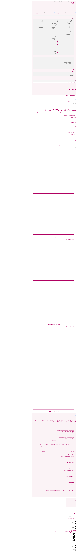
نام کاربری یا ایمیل (73, 513)
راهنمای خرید (72, 451)
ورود (69, 516)
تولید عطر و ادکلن (43, 446)
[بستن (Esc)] (73, 549)
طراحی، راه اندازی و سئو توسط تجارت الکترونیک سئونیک (53, 490)
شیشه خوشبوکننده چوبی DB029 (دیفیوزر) (40, 112)
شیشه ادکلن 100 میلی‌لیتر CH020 (54, 324)
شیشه (73, 112)
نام (75, 142)
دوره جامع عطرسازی (42, 447)
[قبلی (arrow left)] (75, 550)
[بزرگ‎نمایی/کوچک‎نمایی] (75, 549)
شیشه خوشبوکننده (53, 112)
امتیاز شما (74, 134)
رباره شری (43, 451)
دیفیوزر (58, 112)
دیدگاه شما (74, 140)
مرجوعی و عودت (72, 447)
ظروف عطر (64, 112)
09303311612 (72, 3)
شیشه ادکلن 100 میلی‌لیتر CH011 (53, 411)
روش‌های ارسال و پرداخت (71, 446)
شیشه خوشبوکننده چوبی (48, 112)
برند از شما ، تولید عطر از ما (71, 4)
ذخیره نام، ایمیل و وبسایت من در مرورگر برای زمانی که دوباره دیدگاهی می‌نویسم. (65, 145)
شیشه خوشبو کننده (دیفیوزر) (69, 112)
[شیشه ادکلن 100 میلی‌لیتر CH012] (53, 152)
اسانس (60, 112)
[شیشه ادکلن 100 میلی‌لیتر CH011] (53, 326)
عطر (34, 112)
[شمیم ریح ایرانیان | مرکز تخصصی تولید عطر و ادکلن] (55, 13)
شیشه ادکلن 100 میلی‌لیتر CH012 (54, 237)
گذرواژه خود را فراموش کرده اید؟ (72, 518)
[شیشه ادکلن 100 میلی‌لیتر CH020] (53, 239)
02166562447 (72, 2)
